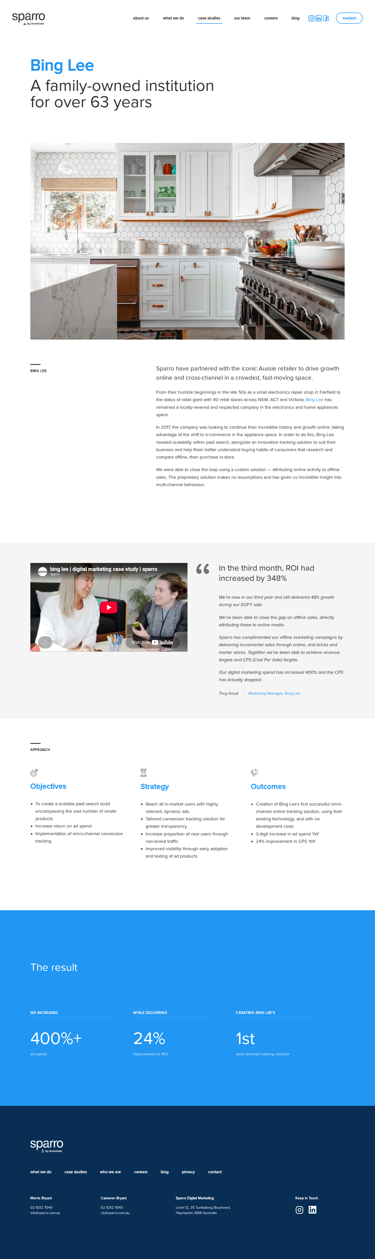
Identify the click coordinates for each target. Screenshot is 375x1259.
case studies (209, 18)
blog (295, 18)
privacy (188, 1171)
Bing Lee (314, 399)
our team (242, 18)
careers (271, 18)
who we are (110, 1171)
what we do (173, 18)
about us (141, 18)
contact (349, 18)
